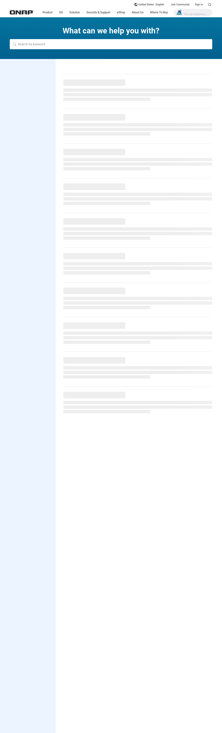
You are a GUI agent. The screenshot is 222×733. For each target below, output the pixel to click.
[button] (193, 12)
